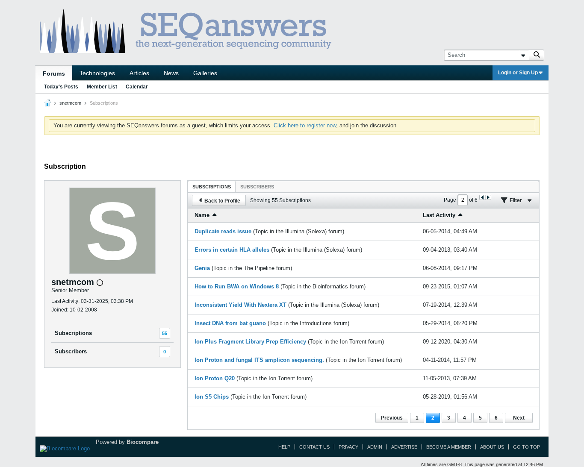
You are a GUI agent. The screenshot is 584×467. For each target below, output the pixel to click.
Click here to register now (305, 125)
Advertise (404, 446)
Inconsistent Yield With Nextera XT (240, 305)
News (171, 73)
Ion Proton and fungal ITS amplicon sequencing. (259, 360)
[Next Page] (488, 197)
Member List (102, 87)
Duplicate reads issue (223, 231)
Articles (139, 73)
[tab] (212, 186)
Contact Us (314, 446)
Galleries (205, 73)
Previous (392, 418)
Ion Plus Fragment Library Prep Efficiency (250, 341)
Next (519, 418)
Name (202, 215)
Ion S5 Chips (212, 397)
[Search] (536, 55)
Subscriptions (73, 333)
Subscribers (71, 351)
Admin (374, 446)
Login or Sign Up (518, 73)
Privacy (348, 446)
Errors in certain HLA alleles (232, 250)
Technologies (97, 73)
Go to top (526, 446)
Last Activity (439, 215)
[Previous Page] (482, 197)
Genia (202, 268)
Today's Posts (61, 87)
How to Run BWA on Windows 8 (237, 286)
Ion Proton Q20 (215, 378)
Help (284, 446)
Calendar (137, 87)
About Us (492, 446)
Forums (54, 73)
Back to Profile (222, 201)
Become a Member (448, 446)
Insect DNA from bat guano (230, 323)
